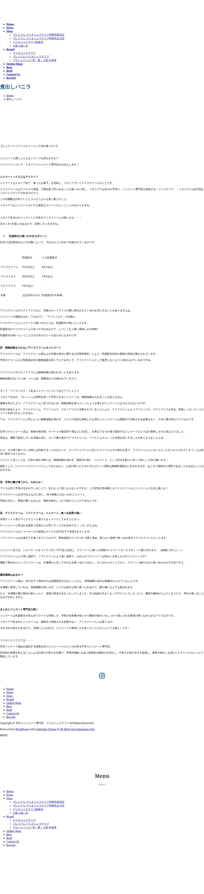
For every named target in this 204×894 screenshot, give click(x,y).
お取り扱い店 (20, 45)
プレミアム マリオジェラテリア (31, 56)
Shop (9, 696)
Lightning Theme (46, 729)
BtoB (9, 710)
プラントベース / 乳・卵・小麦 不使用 (34, 60)
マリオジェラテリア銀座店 (28, 42)
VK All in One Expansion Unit (77, 729)
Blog (9, 706)
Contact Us (12, 713)
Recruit (10, 717)
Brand (10, 699)
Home (10, 689)
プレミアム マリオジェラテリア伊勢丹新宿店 (38, 34)
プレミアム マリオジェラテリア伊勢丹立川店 (38, 38)
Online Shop (13, 703)
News (9, 692)
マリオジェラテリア (24, 53)
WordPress (22, 729)
